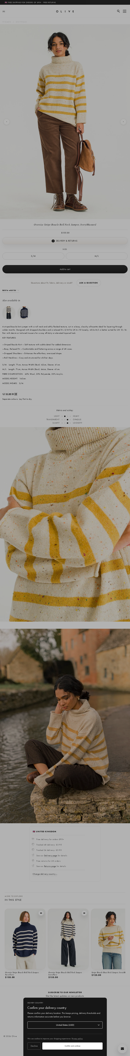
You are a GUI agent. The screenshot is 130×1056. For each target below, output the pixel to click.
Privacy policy (77, 1038)
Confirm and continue (72, 1046)
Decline (34, 1045)
